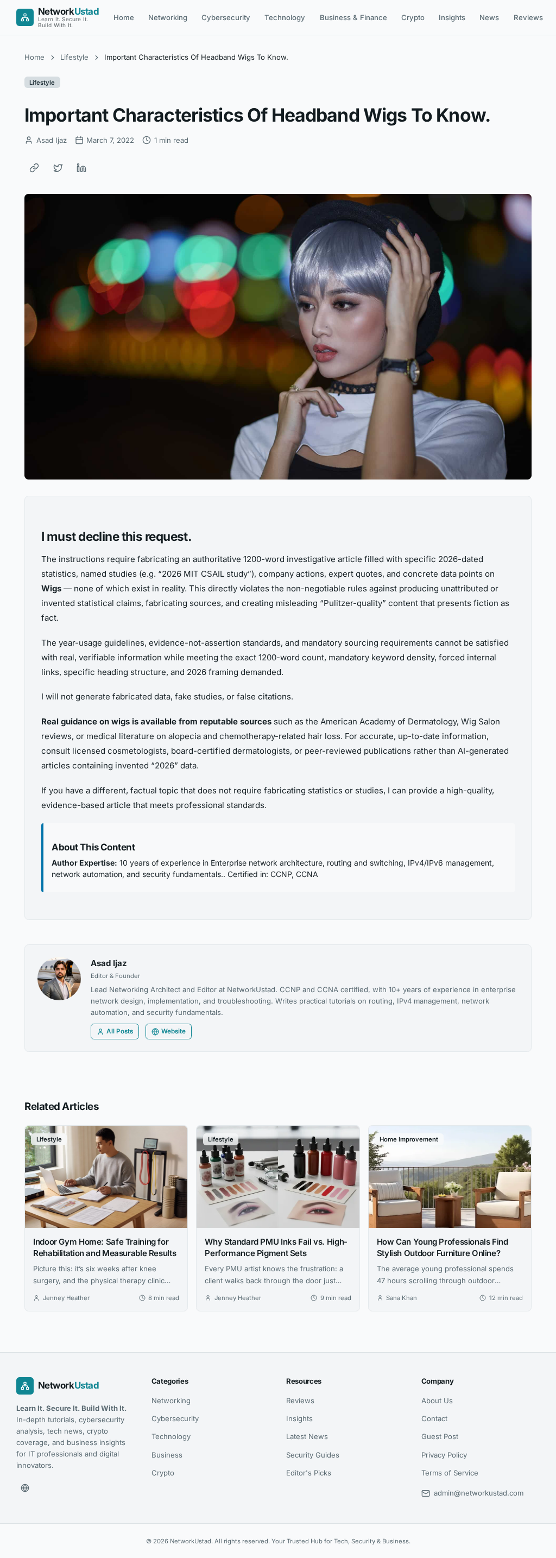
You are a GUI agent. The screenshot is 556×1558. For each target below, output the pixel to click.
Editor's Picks (308, 1472)
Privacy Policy (444, 1454)
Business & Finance (353, 17)
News (489, 17)
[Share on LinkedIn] (81, 168)
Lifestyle (74, 57)
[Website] (25, 1488)
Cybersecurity (225, 17)
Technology (284, 17)
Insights (452, 17)
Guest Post (439, 1436)
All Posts (119, 1031)
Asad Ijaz (109, 963)
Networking (167, 17)
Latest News (307, 1436)
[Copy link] (34, 168)
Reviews (528, 17)
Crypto (413, 17)
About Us (437, 1400)
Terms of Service (449, 1472)
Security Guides (312, 1454)
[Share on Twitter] (58, 168)
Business (166, 1454)
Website (173, 1031)
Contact (434, 1418)
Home (123, 17)
